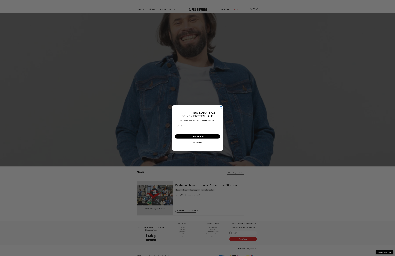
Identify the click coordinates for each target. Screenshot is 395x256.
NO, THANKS (197, 142)
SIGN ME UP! (197, 136)
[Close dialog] (221, 107)
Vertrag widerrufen (384, 252)
